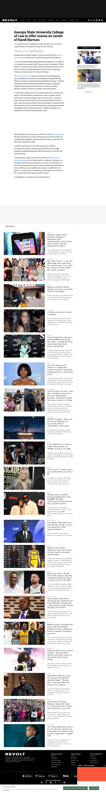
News (57, 20)
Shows (23, 20)
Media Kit (73, 762)
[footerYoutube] (64, 783)
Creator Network (55, 764)
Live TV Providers (55, 760)
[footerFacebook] (55, 783)
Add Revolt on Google (37, 51)
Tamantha (18, 51)
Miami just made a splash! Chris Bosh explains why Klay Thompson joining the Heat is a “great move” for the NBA (59, 576)
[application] (91, 775)
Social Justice (42, 20)
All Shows (53, 756)
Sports (49, 335)
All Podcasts (54, 758)
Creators (64, 20)
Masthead (73, 758)
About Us (73, 756)
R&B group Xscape (56, 134)
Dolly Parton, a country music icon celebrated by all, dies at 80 (60, 471)
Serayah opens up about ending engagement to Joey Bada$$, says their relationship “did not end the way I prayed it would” (59, 499)
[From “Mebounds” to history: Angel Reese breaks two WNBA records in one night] (24, 453)
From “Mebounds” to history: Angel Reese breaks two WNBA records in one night (59, 446)
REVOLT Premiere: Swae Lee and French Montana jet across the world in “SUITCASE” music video (59, 422)
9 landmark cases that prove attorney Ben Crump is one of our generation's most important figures (59, 525)
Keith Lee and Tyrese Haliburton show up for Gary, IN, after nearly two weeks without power (59, 551)
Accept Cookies (94, 788)
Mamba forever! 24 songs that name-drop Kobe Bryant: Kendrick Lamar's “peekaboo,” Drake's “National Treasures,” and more (60, 629)
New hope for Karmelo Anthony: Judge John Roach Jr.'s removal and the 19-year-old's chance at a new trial (60, 705)
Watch (28, 20)
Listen (34, 20)
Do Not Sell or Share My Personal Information (75, 788)
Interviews (50, 389)
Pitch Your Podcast (56, 762)
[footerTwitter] (60, 783)
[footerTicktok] (46, 783)
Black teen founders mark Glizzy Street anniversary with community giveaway (87, 66)
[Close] (103, 788)
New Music (50, 417)
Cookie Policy (7, 790)
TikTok (91, 20)
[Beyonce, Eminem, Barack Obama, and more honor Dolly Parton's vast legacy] (24, 295)
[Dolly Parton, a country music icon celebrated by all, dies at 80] (24, 478)
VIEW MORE (88, 92)
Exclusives (51, 20)
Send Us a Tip (75, 760)
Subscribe (72, 20)
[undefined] (89, 57)
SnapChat (94, 20)
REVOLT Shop (94, 762)
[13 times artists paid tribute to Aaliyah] (24, 320)
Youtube (102, 20)
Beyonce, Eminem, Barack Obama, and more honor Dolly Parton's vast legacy (60, 289)
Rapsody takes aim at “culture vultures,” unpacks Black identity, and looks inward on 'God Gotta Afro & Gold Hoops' (60, 655)
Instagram (89, 20)
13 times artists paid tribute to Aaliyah (59, 313)
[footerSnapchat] (50, 783)
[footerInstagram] (41, 783)
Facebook (96, 20)
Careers (73, 764)
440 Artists (54, 767)
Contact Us (93, 758)
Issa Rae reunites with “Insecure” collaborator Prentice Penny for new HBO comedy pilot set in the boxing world (60, 369)
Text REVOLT (93, 760)
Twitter (99, 20)
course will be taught (24, 76)
